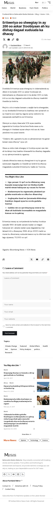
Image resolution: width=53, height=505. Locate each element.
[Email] (8, 39)
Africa (6, 383)
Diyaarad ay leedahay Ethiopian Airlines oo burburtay (19, 387)
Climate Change (11, 346)
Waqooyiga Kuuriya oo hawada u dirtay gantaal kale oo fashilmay (19, 374)
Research (8, 352)
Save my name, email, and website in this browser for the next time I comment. (28, 326)
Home (7, 18)
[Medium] (18, 474)
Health (45, 346)
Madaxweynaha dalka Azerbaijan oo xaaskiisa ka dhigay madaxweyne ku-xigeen (18, 401)
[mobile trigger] (48, 3)
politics (37, 349)
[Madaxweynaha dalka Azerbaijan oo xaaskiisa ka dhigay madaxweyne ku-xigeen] (43, 400)
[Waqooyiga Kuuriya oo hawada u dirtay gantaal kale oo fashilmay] (43, 374)
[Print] (17, 39)
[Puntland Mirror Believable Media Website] (9, 2)
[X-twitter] (9, 474)
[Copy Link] (13, 39)
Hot (6, 349)
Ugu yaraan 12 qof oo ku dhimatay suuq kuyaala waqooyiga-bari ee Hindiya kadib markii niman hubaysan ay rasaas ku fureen (25, 185)
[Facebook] (4, 474)
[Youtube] (14, 474)
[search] (32, 2)
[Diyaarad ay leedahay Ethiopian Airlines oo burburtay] (43, 387)
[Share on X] (4, 39)
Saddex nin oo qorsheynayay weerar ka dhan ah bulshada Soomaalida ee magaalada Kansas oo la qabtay (25, 210)
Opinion (14, 349)
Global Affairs (35, 346)
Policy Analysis (25, 349)
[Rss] (23, 474)
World (14, 18)
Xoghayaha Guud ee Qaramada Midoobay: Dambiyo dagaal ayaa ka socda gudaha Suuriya (26, 201)
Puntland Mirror (16, 45)
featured (23, 346)
